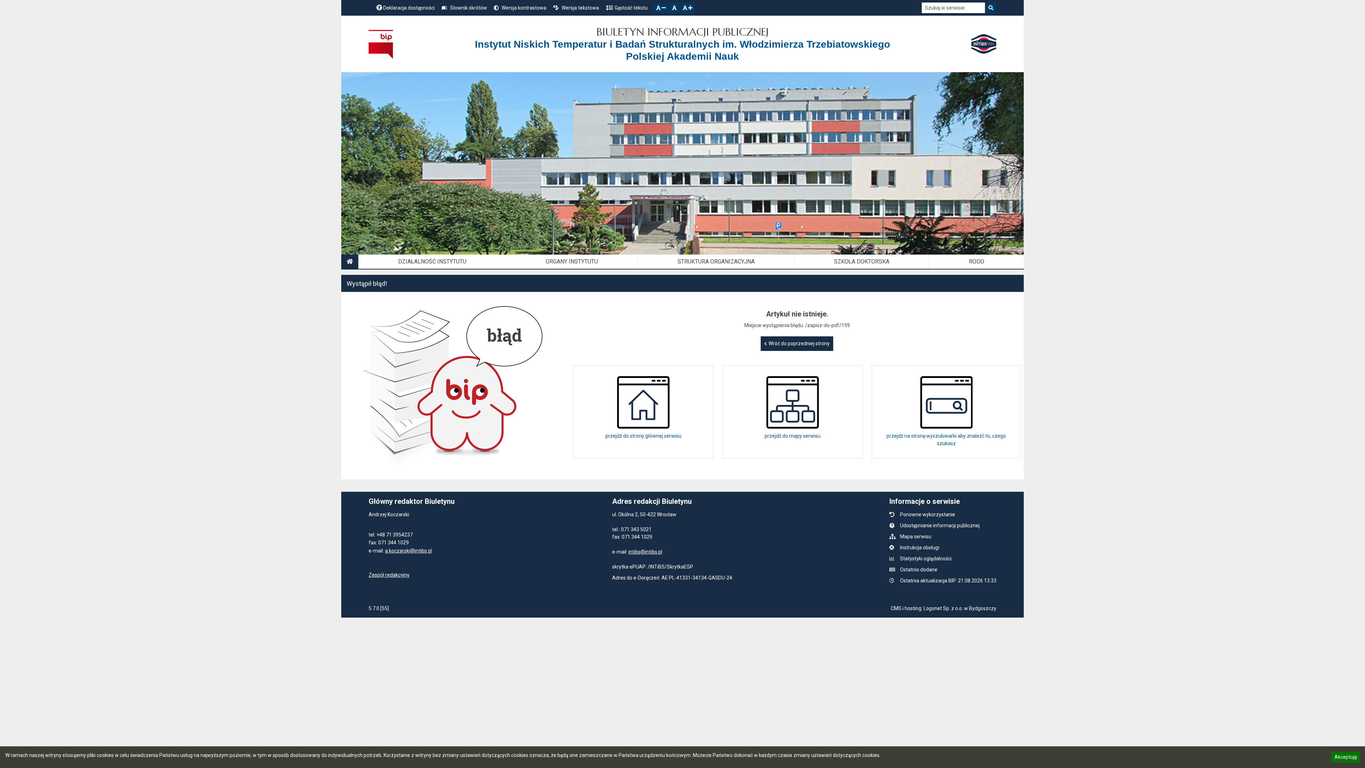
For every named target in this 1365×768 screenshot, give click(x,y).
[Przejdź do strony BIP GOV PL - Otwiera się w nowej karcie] (381, 44)
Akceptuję (1345, 758)
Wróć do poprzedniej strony (799, 343)
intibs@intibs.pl (645, 552)
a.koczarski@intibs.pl (408, 551)
